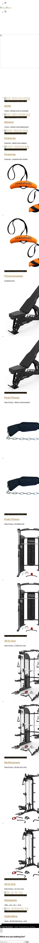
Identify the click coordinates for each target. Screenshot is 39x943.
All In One (10, 640)
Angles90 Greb (9, 281)
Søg (27, 942)
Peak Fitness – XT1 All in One (14, 889)
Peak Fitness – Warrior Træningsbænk (17, 402)
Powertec (10, 138)
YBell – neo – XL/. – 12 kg (12, 905)
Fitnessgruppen (13, 275)
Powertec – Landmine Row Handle (16, 159)
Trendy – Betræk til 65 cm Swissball (16, 111)
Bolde (7, 105)
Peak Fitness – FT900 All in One (15, 645)
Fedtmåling (10, 916)
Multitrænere (12, 762)
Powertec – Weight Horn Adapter (15, 143)
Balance (9, 122)
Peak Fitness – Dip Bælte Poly (14, 524)
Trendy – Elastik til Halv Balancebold (16, 127)
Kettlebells (10, 900)
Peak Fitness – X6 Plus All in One (15, 767)
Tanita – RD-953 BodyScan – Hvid (15, 921)
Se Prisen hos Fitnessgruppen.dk (15, 101)
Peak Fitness (12, 397)
